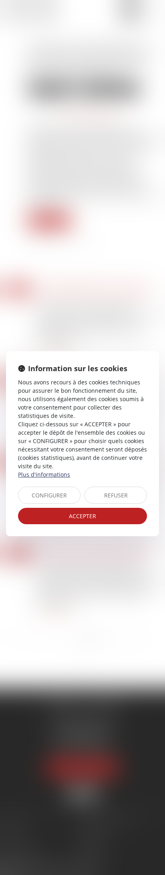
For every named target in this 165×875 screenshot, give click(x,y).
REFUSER (116, 495)
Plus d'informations (44, 474)
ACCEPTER (82, 516)
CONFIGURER (49, 495)
